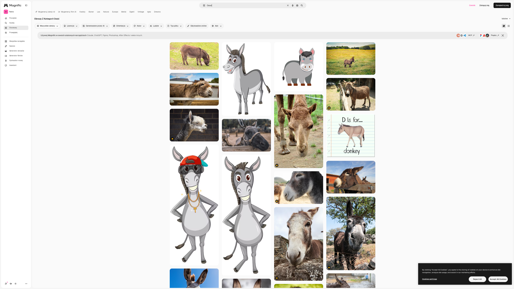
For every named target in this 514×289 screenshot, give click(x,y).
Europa (115, 12)
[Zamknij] (502, 35)
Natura (106, 12)
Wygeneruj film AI (68, 12)
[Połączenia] (6, 284)
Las (98, 12)
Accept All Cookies (498, 279)
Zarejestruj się (502, 5)
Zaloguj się (484, 5)
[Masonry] (504, 26)
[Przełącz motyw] (15, 284)
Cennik (472, 5)
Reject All (477, 279)
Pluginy (494, 35)
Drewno (157, 12)
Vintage (141, 12)
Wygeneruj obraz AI (46, 12)
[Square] (509, 26)
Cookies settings (429, 279)
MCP (470, 35)
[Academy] (11, 284)
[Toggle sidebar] (26, 5)
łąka (149, 12)
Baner (91, 12)
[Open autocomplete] (203, 5)
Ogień (131, 12)
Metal (123, 12)
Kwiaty (82, 12)
